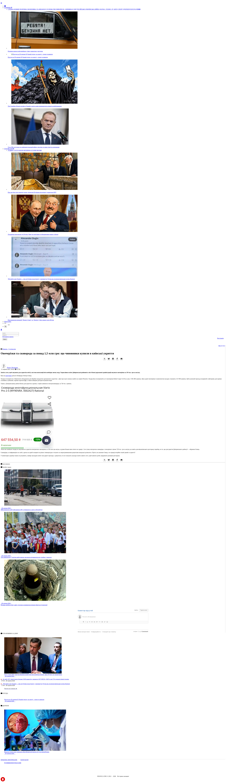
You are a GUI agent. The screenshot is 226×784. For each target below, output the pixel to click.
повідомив (8, 375)
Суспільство (12, 349)
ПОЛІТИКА (23, 9)
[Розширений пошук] (5, 326)
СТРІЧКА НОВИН (13, 9)
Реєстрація (220, 338)
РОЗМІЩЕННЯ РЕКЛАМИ (12, 763)
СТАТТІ (15, 150)
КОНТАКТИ (24, 760)
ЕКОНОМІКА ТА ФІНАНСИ (36, 9)
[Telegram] (113, 359)
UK (219, 346)
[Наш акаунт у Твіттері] (99, 771)
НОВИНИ (7, 7)
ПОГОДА (133, 9)
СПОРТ (120, 9)
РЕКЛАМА (7, 321)
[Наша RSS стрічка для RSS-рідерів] (127, 771)
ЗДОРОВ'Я (126, 9)
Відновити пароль (7, 336)
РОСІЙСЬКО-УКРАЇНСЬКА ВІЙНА (88, 9)
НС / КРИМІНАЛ (67, 9)
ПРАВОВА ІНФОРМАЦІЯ (9, 760)
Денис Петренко (12, 367)
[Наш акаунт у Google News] (117, 771)
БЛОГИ (21, 150)
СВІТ (75, 9)
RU (224, 346)
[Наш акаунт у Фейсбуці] (108, 771)
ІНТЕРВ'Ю (27, 150)
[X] (104, 359)
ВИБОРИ (59, 9)
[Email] (121, 359)
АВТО (116, 9)
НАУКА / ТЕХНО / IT (106, 9)
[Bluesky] (109, 359)
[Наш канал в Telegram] (112, 771)
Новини (5, 349)
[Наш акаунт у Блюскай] (104, 771)
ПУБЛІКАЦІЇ (8, 149)
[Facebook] (117, 359)
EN (222, 346)
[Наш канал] (122, 771)
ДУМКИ (10, 150)
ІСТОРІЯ (33, 150)
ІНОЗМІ (39, 150)
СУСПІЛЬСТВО (51, 9)
